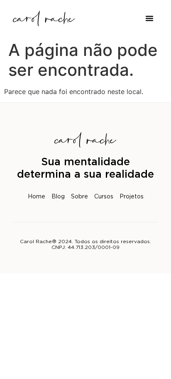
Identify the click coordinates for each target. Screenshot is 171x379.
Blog (58, 196)
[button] (149, 18)
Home (36, 196)
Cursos (103, 196)
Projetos (132, 196)
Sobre (79, 196)
